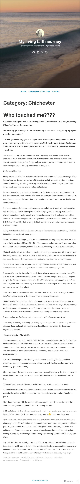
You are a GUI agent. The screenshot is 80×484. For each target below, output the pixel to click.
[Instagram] (46, 51)
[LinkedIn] (37, 51)
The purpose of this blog (39, 91)
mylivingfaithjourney (12, 457)
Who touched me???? (29, 115)
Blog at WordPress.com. (40, 480)
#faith (33, 457)
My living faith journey (40, 41)
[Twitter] (42, 51)
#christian (26, 457)
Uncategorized (57, 457)
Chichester (47, 457)
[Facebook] (33, 51)
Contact (55, 91)
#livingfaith (39, 457)
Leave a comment (12, 460)
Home (23, 91)
